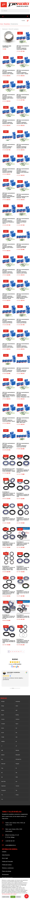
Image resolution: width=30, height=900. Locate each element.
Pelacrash (3, 763)
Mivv (2, 759)
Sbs (16, 772)
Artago (2, 705)
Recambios (7, 24)
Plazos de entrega (6, 871)
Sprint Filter (3, 781)
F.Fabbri (2, 737)
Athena (2, 710)
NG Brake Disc (18, 759)
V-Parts (17, 794)
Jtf (16, 745)
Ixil (16, 741)
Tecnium (17, 785)
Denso (2, 728)
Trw (2, 794)
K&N (2, 750)
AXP (16, 710)
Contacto (4, 851)
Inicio (1, 24)
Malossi (2, 754)
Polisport (17, 763)
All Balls (2, 701)
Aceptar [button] (13, 896)
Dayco (17, 723)
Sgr (2, 777)
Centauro (17, 719)
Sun (16, 781)
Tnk (16, 790)
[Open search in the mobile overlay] (15, 10)
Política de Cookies (7, 864)
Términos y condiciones (8, 868)
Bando (2, 714)
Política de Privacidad (7, 861)
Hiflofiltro (3, 741)
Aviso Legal (5, 858)
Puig (2, 768)
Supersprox (3, 785)
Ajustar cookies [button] (6, 896)
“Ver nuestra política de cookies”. (9, 894)
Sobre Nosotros (6, 855)
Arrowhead (18, 701)
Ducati (2, 732)
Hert (16, 737)
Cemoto (2, 719)
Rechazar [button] (18, 896)
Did (16, 728)
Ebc (16, 732)
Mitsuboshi (18, 754)
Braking (17, 714)
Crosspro (3, 723)
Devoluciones (5, 874)
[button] (26, 896)
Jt (1, 745)
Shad (17, 777)
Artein (17, 705)
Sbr (2, 772)
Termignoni (3, 790)
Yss (2, 799)
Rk (16, 768)
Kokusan (17, 750)
